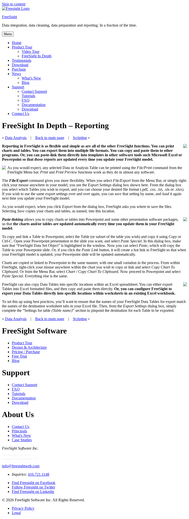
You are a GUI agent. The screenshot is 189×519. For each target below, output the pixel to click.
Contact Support (34, 91)
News (16, 74)
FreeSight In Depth (36, 56)
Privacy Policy (23, 508)
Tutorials (28, 96)
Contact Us (20, 113)
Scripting (80, 138)
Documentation (34, 105)
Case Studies (22, 440)
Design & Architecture (29, 347)
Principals (19, 431)
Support (18, 87)
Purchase (19, 69)
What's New (21, 435)
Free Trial (19, 356)
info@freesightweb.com (20, 466)
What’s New (31, 78)
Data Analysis (16, 138)
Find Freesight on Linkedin (33, 491)
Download (20, 65)
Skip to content (13, 4)
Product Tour (22, 47)
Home (16, 43)
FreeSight (9, 17)
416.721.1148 (38, 474)
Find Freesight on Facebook (33, 483)
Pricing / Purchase (26, 352)
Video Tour (30, 51)
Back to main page (49, 138)
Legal (16, 513)
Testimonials (21, 60)
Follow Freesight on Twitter (33, 487)
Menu (8, 34)
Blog (25, 82)
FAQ (26, 100)
